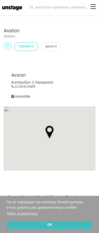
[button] (93, 8)
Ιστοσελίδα (22, 96)
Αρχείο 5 (51, 46)
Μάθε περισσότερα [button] (22, 213)
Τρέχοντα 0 (26, 46)
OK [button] (49, 225)
